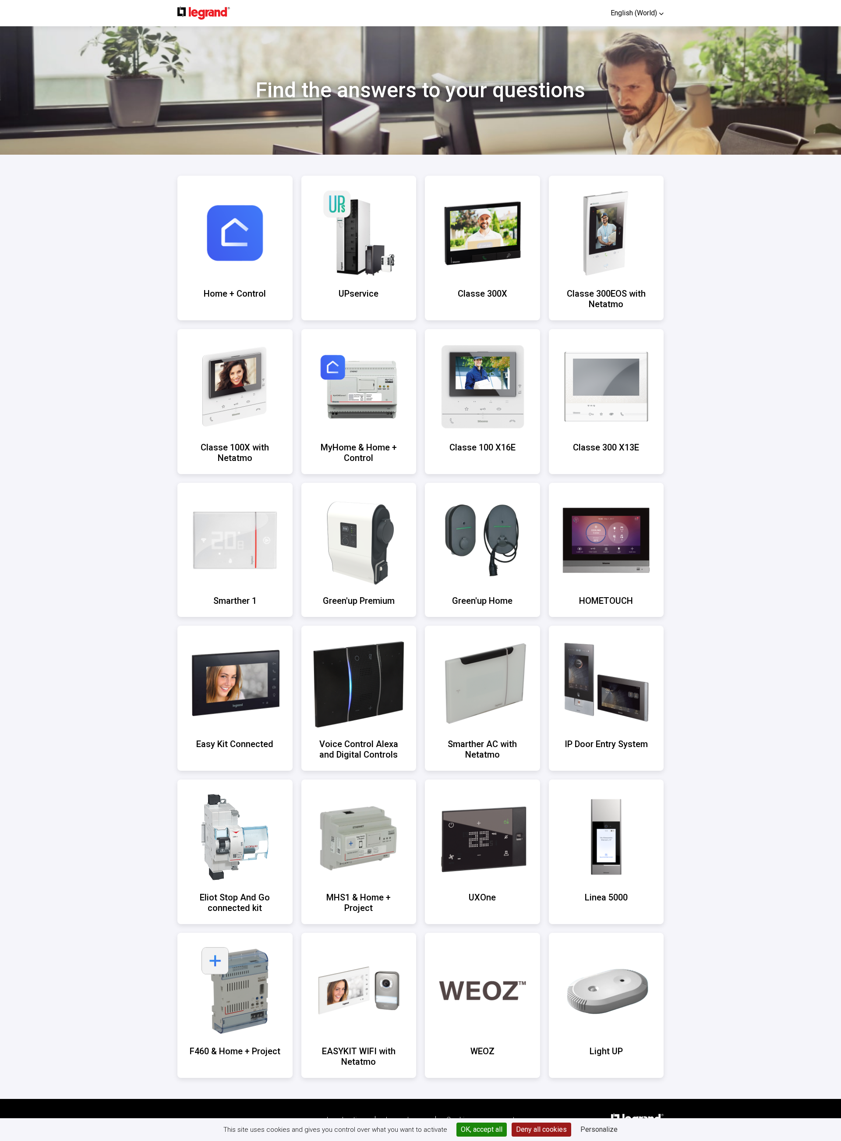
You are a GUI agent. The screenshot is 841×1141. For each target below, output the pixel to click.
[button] (637, 13)
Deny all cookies (541, 1129)
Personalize (599, 1129)
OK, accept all (481, 1129)
